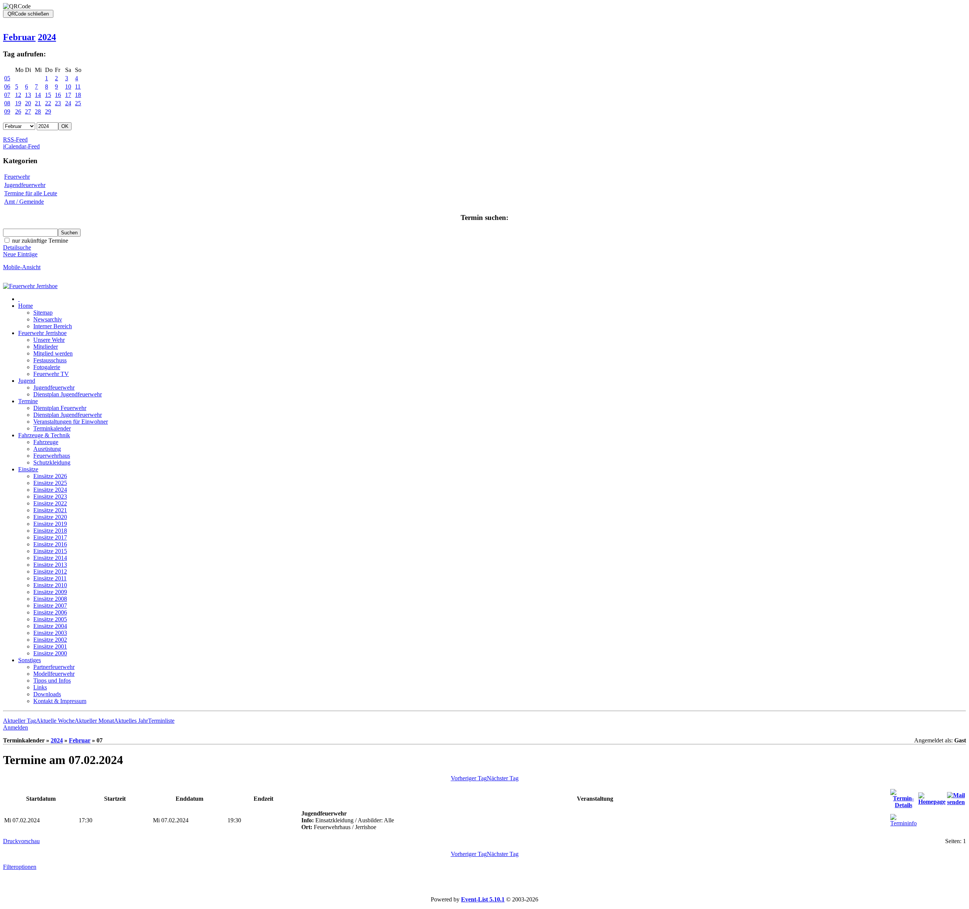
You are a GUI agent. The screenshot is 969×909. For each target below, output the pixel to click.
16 (58, 95)
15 (48, 95)
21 (38, 103)
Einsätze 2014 (50, 558)
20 (28, 103)
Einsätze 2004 (50, 626)
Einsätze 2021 (50, 510)
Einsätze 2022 (50, 503)
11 (78, 86)
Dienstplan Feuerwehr (59, 408)
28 (38, 111)
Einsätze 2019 (50, 524)
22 (48, 103)
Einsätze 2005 (50, 619)
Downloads (47, 694)
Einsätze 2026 (50, 476)
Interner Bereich (52, 326)
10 (68, 86)
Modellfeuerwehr (54, 673)
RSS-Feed (15, 139)
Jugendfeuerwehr (24, 185)
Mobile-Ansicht (22, 267)
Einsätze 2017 (50, 537)
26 (18, 111)
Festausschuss (50, 360)
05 (7, 78)
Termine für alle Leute (30, 193)
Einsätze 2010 (50, 585)
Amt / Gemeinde (24, 201)
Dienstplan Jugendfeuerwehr (67, 394)
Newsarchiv (47, 319)
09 (7, 111)
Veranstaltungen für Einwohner (70, 421)
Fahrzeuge (45, 442)
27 (28, 111)
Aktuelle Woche (55, 720)
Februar (19, 37)
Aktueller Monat (94, 720)
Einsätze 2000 (50, 653)
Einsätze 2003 (50, 633)
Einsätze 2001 (50, 646)
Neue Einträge (20, 254)
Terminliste (161, 720)
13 (28, 95)
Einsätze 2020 (50, 517)
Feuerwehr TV (51, 374)
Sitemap (43, 312)
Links (40, 687)
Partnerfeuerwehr (54, 667)
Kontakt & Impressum (59, 701)
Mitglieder (45, 346)
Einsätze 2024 (50, 489)
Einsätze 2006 (50, 612)
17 (68, 95)
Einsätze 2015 (50, 551)
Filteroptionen (19, 867)
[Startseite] (30, 286)
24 (68, 103)
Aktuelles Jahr (131, 720)
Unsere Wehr (49, 340)
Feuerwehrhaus (51, 455)
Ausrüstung (47, 449)
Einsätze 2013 (50, 564)
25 (78, 103)
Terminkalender (52, 428)
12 (18, 95)
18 (78, 95)
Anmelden (15, 727)
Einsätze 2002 (50, 639)
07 (7, 95)
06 (7, 86)
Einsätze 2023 (50, 496)
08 (7, 103)
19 (18, 103)
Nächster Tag (503, 778)
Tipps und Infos (52, 680)
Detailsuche (17, 247)
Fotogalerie (46, 367)
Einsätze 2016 (50, 544)
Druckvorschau (21, 841)
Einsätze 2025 (50, 483)
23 (58, 103)
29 (48, 111)
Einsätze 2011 (50, 578)
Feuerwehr (17, 176)
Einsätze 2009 (50, 592)
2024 (47, 37)
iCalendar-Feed (21, 146)
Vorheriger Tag (469, 778)
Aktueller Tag (19, 720)
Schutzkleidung (51, 462)
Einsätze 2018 (50, 530)
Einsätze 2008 (50, 599)
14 (38, 95)
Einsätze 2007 (50, 605)
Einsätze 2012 (50, 571)
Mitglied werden (53, 353)
